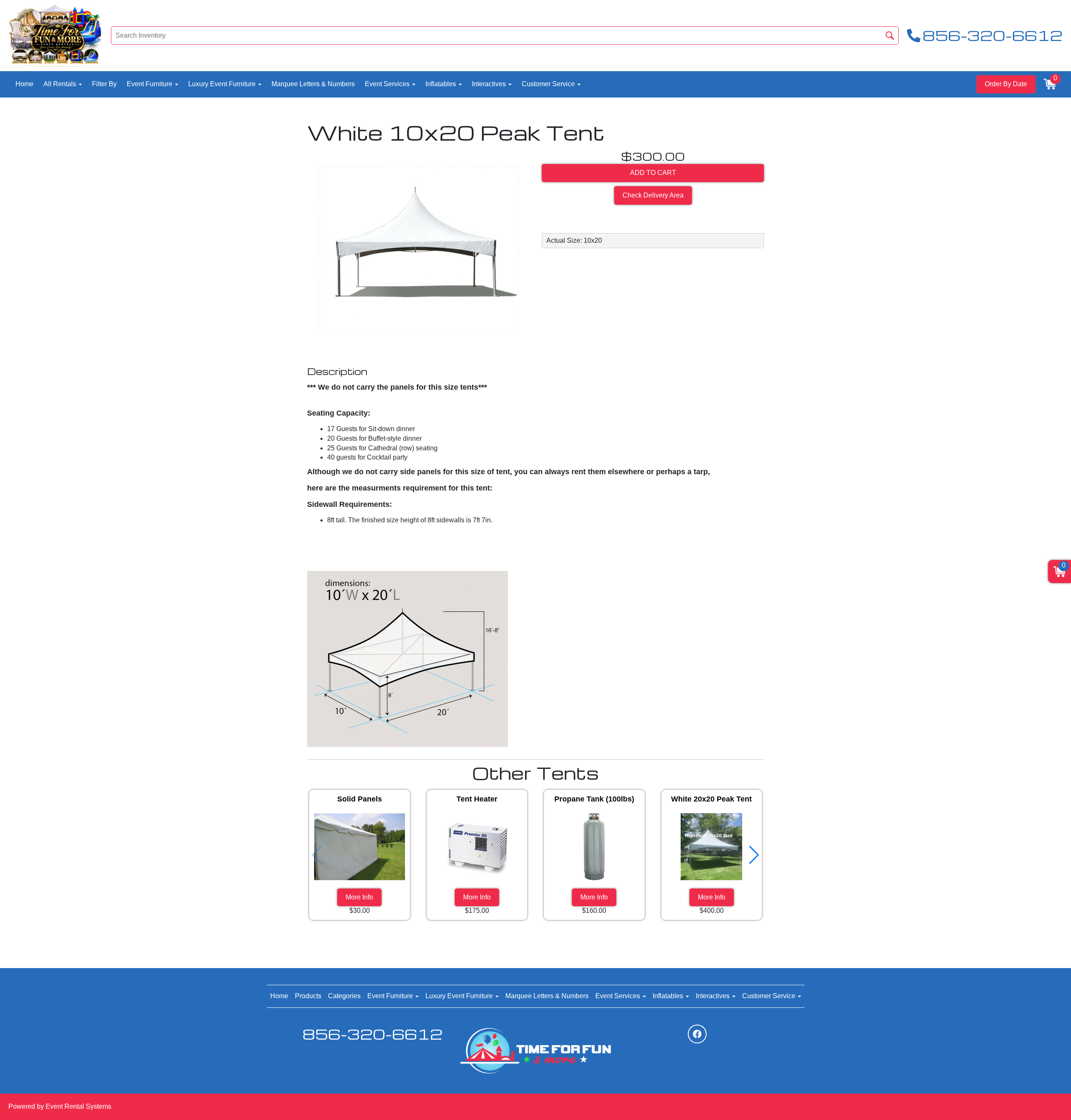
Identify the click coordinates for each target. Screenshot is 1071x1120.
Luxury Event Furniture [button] (222, 83)
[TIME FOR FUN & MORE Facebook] (697, 1034)
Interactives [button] (489, 83)
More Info (359, 897)
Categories (344, 995)
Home (24, 83)
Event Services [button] (388, 83)
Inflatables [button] (441, 83)
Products (308, 995)
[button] (754, 855)
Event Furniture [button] (150, 83)
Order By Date (1006, 83)
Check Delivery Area (653, 195)
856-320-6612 (372, 1034)
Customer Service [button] (549, 83)
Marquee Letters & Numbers (313, 83)
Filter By (104, 83)
